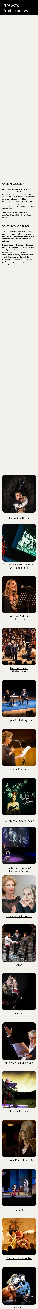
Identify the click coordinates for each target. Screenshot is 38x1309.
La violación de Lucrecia (19, 1160)
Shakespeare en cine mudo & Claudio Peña (19, 565)
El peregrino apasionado (19, 1062)
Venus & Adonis (19, 769)
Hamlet (19, 964)
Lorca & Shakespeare (19, 916)
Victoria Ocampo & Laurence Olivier (19, 869)
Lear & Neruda (19, 1111)
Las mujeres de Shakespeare (19, 669)
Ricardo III (19, 1013)
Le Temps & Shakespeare (19, 821)
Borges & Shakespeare (19, 720)
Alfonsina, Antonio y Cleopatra (19, 617)
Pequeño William (19, 518)
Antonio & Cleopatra (19, 1258)
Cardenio (19, 1210)
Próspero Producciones (15, 7)
